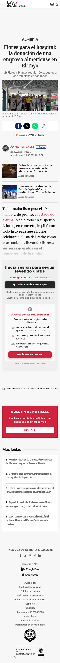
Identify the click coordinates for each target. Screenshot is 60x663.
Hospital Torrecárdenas (41, 389)
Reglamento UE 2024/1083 (30, 612)
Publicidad (30, 608)
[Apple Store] (30, 575)
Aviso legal (30, 583)
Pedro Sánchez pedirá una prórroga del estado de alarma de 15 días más (35, 168)
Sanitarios (11, 389)
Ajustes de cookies (30, 620)
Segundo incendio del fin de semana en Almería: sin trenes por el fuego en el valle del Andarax (29, 504)
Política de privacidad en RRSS (30, 599)
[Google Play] (30, 569)
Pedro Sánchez (23, 389)
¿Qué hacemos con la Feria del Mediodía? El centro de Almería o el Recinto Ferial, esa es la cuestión (27, 520)
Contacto (30, 603)
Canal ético (30, 616)
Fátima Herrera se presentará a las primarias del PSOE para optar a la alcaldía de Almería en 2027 (30, 490)
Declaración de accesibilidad (30, 624)
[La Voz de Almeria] (16, 4)
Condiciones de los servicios (30, 595)
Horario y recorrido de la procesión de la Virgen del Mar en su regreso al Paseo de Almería (29, 461)
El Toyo (56, 389)
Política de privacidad (30, 587)
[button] (3, 4)
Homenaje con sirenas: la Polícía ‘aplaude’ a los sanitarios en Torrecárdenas (36, 189)
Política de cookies (30, 591)
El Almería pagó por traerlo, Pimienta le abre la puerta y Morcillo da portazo (28, 475)
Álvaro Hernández (22, 146)
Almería (30, 40)
